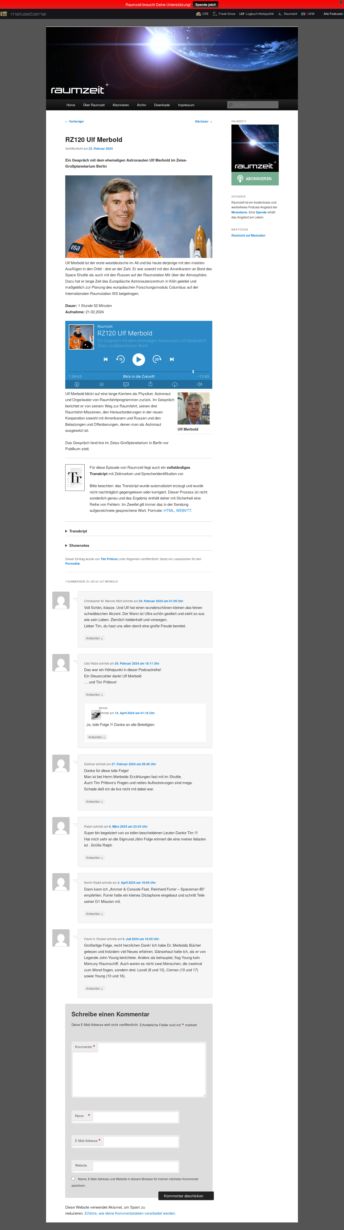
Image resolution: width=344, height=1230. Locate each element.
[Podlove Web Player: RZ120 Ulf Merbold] (138, 355)
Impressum (186, 104)
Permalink (72, 563)
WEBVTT (183, 510)
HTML (169, 510)
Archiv (141, 104)
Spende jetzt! (205, 4)
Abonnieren (121, 104)
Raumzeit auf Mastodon (248, 235)
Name (82, 1116)
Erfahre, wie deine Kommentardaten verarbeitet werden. (130, 1213)
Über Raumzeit (94, 104)
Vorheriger (74, 121)
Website (81, 1165)
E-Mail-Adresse (88, 1141)
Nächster (203, 121)
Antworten (94, 638)
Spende (261, 212)
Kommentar (85, 1047)
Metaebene (239, 212)
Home (70, 104)
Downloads (162, 104)
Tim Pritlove (109, 559)
